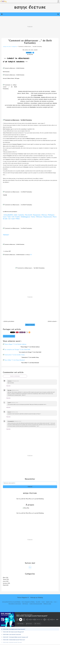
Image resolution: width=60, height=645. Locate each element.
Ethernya (44, 215)
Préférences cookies (47, 603)
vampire (35, 49)
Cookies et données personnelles (35, 603)
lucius (32, 49)
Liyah (13, 218)
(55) (6, 579)
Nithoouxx (39, 217)
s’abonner (21, 623)
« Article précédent (8, 321)
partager (30, 623)
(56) (5, 577)
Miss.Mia (28, 498)
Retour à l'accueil (30, 324)
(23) (5, 585)
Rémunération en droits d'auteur (15, 603)
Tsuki (9, 217)
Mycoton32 (28, 215)
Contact (43, 601)
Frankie (17, 217)
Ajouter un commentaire (15, 376)
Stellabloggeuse (25, 217)
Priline (18, 218)
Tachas (33, 217)
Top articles (38, 601)
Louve (5, 217)
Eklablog (40, 597)
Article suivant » (52, 321)
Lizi (9, 218)
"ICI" (31, 254)
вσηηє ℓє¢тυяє (30, 7)
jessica (26, 49)
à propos (38, 623)
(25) (6, 583)
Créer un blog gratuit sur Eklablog (28, 601)
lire (29, 49)
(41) (5, 581)
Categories (14, 46)
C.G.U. (55, 601)
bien (24, 49)
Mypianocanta (47, 217)
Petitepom (51, 215)
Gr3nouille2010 (8, 215)
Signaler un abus (49, 601)
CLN (13, 217)
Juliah (15, 215)
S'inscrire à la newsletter (9, 336)
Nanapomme (36, 215)
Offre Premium (25, 603)
